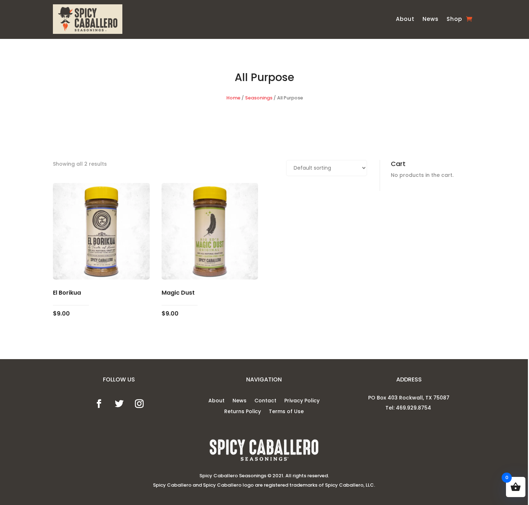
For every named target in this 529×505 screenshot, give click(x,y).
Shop (454, 19)
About (405, 19)
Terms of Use (286, 412)
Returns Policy (242, 412)
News (430, 19)
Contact (265, 401)
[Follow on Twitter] (119, 403)
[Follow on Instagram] (139, 403)
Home (233, 97)
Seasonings (258, 97)
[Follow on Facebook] (99, 403)
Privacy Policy (302, 401)
